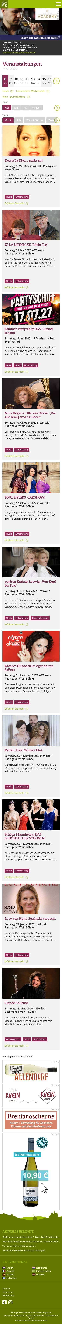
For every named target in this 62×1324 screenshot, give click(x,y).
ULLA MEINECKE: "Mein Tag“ (26, 244)
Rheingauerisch (43, 1271)
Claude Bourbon (17, 1003)
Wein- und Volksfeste (13, 96)
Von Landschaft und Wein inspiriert (19, 1245)
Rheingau (4, 4)
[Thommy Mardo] (31, 814)
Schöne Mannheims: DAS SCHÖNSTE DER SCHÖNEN (25, 836)
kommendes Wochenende (30, 91)
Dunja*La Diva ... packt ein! (24, 160)
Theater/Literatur (40, 618)
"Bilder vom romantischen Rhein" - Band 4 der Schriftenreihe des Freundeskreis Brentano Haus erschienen (31, 1237)
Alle (19, 120)
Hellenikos (11, 1278)
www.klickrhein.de (39, 1320)
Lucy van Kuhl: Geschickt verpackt (30, 918)
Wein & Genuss (34, 120)
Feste (51, 120)
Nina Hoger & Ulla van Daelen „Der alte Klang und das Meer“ (30, 415)
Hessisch (40, 1274)
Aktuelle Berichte (18, 1231)
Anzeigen (57, 120)
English (10, 1267)
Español (10, 1274)
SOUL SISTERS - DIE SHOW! (25, 497)
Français (10, 1271)
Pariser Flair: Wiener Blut (23, 750)
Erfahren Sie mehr (14, 203)
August (36, 107)
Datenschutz (8, 1295)
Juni (16, 107)
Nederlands (41, 1267)
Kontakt (6, 1288)
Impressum (7, 1292)
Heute (5, 91)
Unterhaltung (22, 196)
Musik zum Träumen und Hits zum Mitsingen (23, 1250)
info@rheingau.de (22, 1320)
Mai (7, 107)
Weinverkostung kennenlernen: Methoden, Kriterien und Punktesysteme (31, 1241)
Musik (8, 120)
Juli (25, 107)
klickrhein (8, 1315)
